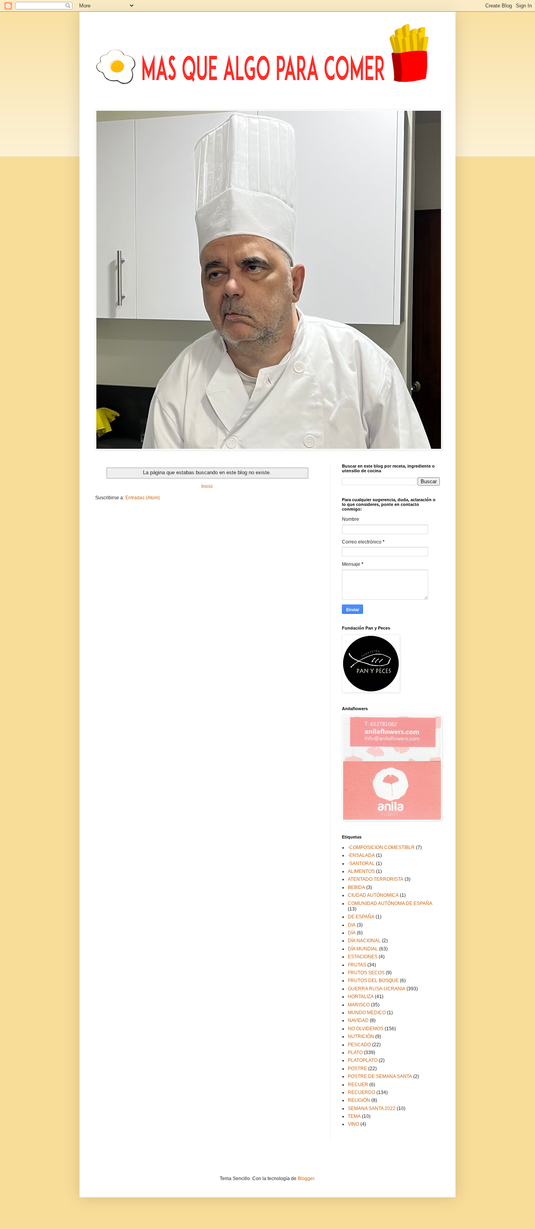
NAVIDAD (358, 1020)
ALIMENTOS (361, 871)
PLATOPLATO (363, 1060)
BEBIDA (356, 887)
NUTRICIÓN (361, 1036)
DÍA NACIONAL (364, 940)
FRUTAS (357, 965)
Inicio (207, 486)
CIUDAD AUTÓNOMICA (373, 895)
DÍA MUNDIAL (363, 949)
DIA (352, 925)
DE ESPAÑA (361, 917)
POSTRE (357, 1068)
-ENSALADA (361, 855)
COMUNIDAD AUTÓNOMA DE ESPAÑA (390, 903)
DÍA (352, 933)
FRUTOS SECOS (366, 972)
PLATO (355, 1052)
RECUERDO (361, 1092)
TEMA (354, 1116)
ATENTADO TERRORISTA (375, 879)
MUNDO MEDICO (367, 1012)
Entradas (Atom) (142, 497)
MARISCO (359, 1005)
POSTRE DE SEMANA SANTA (380, 1076)
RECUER (358, 1084)
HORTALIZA (361, 996)
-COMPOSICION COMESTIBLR (381, 847)
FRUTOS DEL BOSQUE (373, 980)
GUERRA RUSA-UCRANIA (376, 988)
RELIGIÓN (359, 1100)
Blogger (306, 1178)
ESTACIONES (363, 956)
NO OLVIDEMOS (365, 1028)
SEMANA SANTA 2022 (372, 1108)
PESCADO (359, 1044)
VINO (353, 1124)
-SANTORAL (361, 863)
